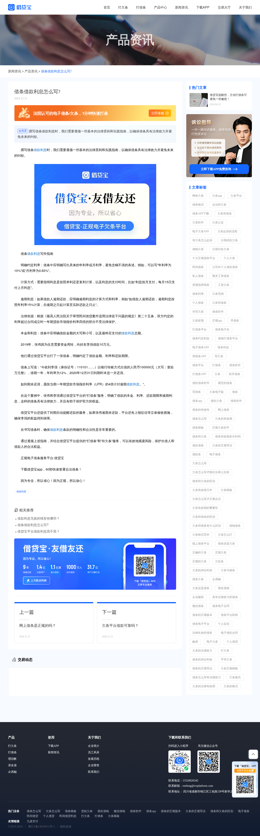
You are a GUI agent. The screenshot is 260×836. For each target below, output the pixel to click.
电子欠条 (212, 641)
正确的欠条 (199, 552)
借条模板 (198, 427)
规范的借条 (225, 383)
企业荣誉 (93, 765)
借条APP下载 (200, 213)
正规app (217, 320)
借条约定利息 (200, 338)
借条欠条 (198, 579)
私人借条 (198, 276)
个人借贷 (232, 641)
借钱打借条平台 (228, 338)
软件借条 (234, 374)
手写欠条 (226, 659)
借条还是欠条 (226, 543)
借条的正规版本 (202, 614)
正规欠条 (220, 552)
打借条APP (199, 374)
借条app (197, 400)
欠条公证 (218, 222)
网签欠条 (198, 195)
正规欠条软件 (220, 427)
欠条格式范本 (200, 534)
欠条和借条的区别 (203, 516)
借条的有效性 (200, 409)
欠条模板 (226, 490)
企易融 (216, 579)
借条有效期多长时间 (228, 436)
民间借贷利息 (67, 816)
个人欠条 (229, 258)
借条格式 (198, 204)
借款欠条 (216, 400)
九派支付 (32, 821)
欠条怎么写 (199, 463)
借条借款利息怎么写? (56, 71)
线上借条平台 (200, 543)
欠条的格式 (231, 686)
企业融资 (198, 597)
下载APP (202, 7)
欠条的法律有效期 (203, 686)
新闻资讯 (181, 7)
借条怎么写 (199, 418)
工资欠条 (223, 284)
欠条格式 (235, 677)
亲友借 (12, 765)
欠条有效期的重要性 (205, 507)
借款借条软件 (200, 383)
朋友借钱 (223, 588)
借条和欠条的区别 (203, 481)
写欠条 (219, 356)
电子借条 (215, 454)
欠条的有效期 (223, 418)
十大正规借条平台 (203, 258)
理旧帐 (12, 758)
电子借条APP (200, 347)
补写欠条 (198, 311)
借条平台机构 (229, 614)
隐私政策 (66, 826)
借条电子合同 (220, 606)
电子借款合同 (229, 632)
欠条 (217, 374)
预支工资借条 (220, 276)
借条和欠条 (199, 436)
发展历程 (93, 758)
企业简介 (93, 745)
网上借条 (223, 409)
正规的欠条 (199, 561)
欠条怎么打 (225, 534)
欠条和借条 (225, 213)
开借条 (235, 320)
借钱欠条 (198, 249)
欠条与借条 (228, 570)
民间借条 (198, 267)
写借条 (196, 391)
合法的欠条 (219, 204)
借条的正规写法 (202, 668)
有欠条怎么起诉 (202, 240)
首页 (107, 7)
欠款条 (219, 561)
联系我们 (93, 771)
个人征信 (223, 623)
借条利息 (21, 491)
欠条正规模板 (229, 668)
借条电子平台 (200, 623)
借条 (235, 391)
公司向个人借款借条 (225, 267)
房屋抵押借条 (200, 284)
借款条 (196, 454)
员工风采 (93, 752)
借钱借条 (235, 525)
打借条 (141, 7)
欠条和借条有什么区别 (206, 525)
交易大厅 (224, 7)
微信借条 (198, 606)
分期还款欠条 (229, 240)
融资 (195, 641)
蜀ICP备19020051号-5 (41, 826)
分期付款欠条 (220, 249)
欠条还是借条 (200, 588)
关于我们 (245, 7)
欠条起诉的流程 (227, 231)
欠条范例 (218, 293)
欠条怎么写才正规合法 (206, 499)
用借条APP (199, 356)
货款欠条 (87, 811)
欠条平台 (236, 195)
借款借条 (198, 445)
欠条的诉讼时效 (202, 570)
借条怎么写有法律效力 (206, 677)
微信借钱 (119, 811)
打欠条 (123, 7)
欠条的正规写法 (222, 445)
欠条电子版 (216, 391)
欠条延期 (198, 320)
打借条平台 (199, 329)
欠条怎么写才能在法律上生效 (210, 472)
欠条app (217, 195)
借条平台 (198, 365)
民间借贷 (32, 816)
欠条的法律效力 (202, 650)
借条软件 (218, 311)
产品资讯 (31, 71)
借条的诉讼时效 (202, 659)
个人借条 (198, 302)
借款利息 (40, 149)
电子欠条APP (200, 231)
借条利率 (198, 293)
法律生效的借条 (202, 632)
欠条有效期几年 (202, 490)
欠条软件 (198, 222)
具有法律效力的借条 (225, 597)
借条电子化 (222, 329)
